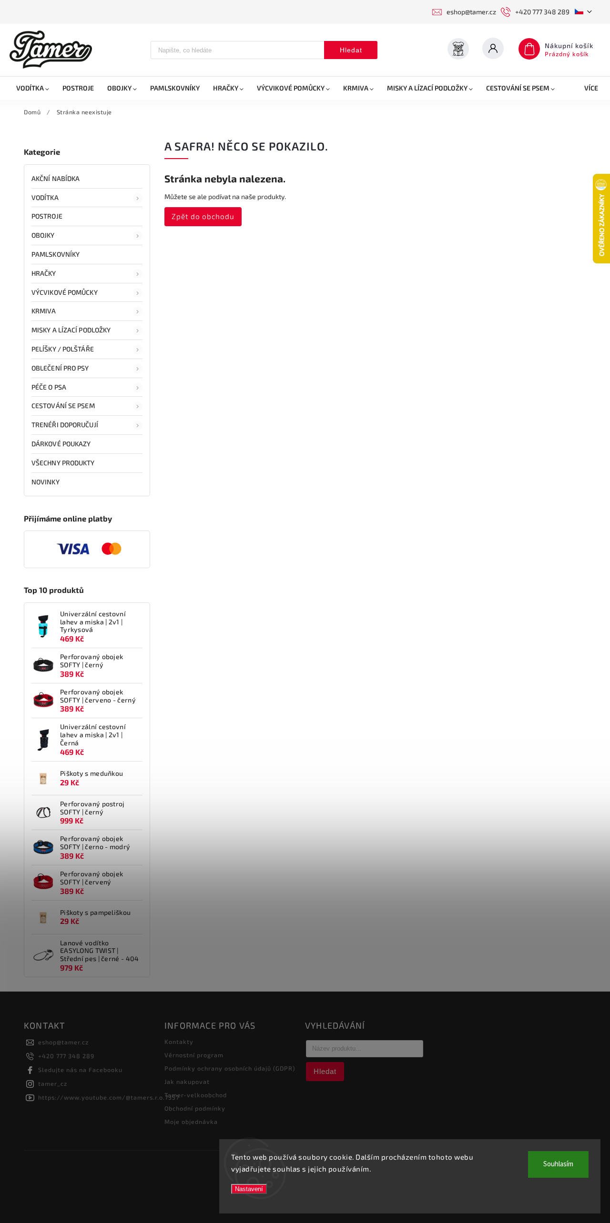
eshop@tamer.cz (63, 1042)
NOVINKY (45, 482)
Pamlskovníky (55, 254)
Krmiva (43, 311)
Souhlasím (558, 1164)
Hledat (351, 50)
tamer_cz (52, 1083)
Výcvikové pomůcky (64, 292)
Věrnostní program (194, 1055)
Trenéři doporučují (64, 425)
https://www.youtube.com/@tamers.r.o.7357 (108, 1097)
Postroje (46, 216)
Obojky (43, 235)
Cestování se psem (63, 405)
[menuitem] (33, 88)
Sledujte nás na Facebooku (80, 1069)
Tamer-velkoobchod (195, 1095)
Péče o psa (48, 387)
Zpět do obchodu (203, 216)
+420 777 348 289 (66, 1056)
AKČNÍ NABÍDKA (55, 178)
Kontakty (178, 1041)
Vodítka (45, 197)
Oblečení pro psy (60, 368)
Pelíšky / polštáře (62, 349)
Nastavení (249, 1189)
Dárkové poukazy (61, 444)
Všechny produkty (63, 463)
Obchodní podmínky (194, 1108)
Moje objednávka (191, 1121)
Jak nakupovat (187, 1081)
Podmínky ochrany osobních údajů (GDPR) (229, 1068)
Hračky (43, 273)
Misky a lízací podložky (71, 330)
